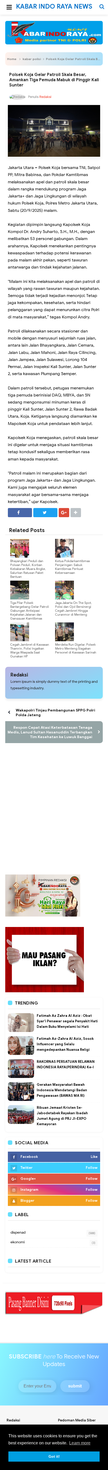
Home (12, 59)
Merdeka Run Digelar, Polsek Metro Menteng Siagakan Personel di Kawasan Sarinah (75, 648)
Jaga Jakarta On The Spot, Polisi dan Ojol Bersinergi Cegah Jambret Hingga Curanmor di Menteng (73, 608)
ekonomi (17, 1242)
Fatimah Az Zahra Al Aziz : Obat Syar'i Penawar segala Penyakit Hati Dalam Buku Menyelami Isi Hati (67, 1021)
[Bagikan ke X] (45, 512)
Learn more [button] (79, 1443)
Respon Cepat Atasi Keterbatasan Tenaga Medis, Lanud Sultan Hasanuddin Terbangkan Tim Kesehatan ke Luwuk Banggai (50, 732)
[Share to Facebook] (20, 512)
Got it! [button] (54, 1456)
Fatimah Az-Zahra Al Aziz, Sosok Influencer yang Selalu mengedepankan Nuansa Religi (65, 1044)
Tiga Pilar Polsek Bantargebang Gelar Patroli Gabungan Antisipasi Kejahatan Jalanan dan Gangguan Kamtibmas (29, 610)
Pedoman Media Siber (77, 1420)
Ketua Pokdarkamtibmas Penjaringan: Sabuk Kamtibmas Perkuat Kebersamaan (72, 567)
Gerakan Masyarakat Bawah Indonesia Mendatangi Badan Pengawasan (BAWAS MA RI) (62, 1090)
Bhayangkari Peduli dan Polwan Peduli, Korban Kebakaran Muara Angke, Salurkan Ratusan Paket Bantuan (28, 569)
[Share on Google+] (64, 512)
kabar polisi (32, 59)
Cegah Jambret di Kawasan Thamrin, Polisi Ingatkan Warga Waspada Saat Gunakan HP (29, 650)
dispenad (17, 1232)
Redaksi (19, 675)
